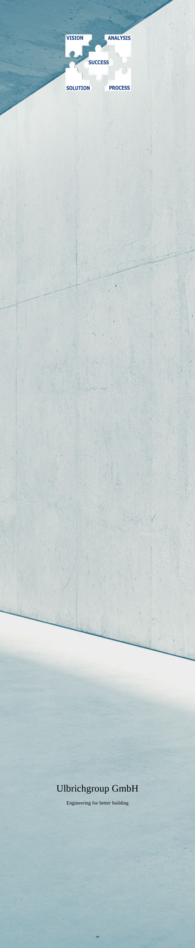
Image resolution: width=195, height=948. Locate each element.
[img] (97, 474)
